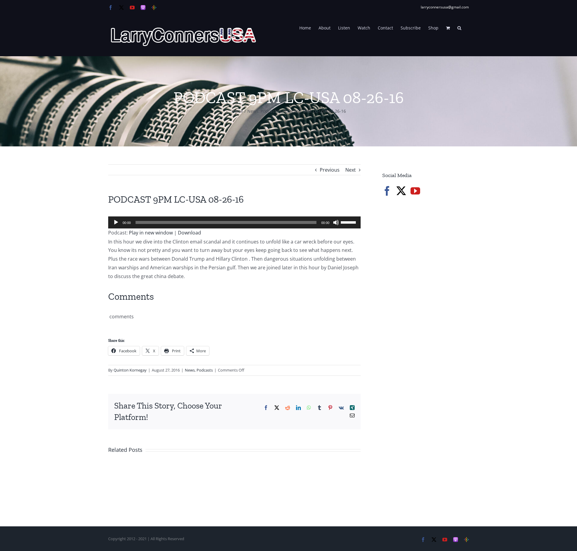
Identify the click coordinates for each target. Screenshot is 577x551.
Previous (330, 170)
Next (350, 170)
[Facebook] (387, 191)
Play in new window (151, 232)
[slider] (349, 221)
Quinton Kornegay (130, 370)
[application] (234, 222)
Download (189, 232)
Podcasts (205, 370)
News (190, 370)
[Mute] (336, 222)
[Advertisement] (427, 303)
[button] (459, 27)
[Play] (116, 222)
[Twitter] (401, 191)
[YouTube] (415, 191)
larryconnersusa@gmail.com (445, 7)
